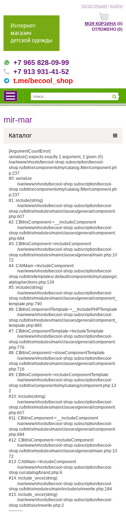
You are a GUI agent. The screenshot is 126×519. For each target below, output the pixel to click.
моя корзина (100, 23)
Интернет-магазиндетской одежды (31, 33)
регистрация (94, 6)
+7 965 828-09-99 (41, 62)
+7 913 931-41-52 (41, 71)
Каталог (20, 135)
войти (116, 6)
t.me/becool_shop (43, 81)
